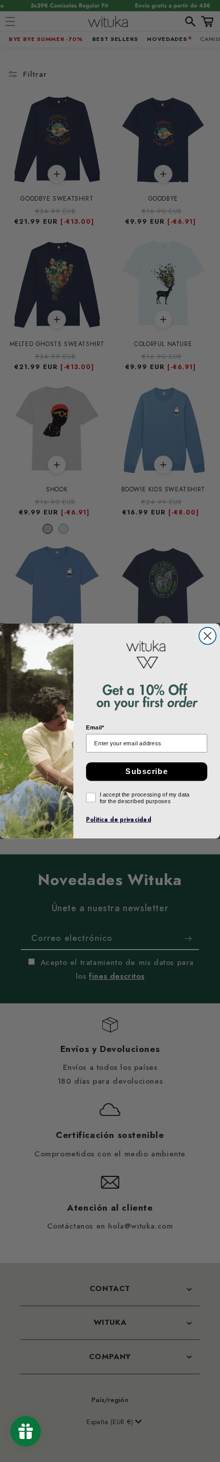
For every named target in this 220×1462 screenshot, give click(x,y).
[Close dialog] (207, 635)
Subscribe (146, 771)
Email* (95, 727)
